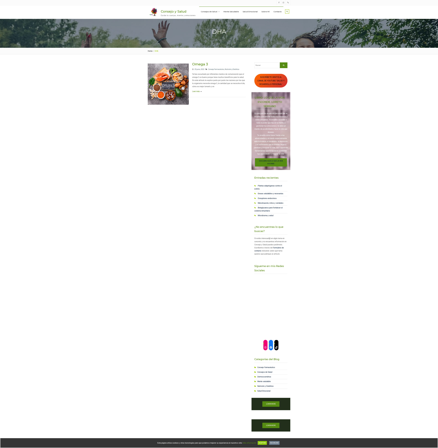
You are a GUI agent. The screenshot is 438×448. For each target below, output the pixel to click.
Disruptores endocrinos (267, 198)
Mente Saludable (231, 12)
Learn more (271, 404)
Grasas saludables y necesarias (270, 193)
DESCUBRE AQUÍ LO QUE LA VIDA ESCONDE (271, 162)
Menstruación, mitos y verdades (270, 203)
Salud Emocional (250, 12)
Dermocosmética (264, 377)
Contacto (278, 12)
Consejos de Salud (209, 12)
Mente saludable (264, 381)
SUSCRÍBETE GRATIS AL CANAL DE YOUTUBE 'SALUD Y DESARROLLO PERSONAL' (270, 80)
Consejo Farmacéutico (216, 69)
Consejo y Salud (173, 11)
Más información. (250, 443)
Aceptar (262, 443)
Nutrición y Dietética (232, 69)
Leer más (196, 91)
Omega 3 (200, 64)
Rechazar (274, 443)
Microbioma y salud (265, 215)
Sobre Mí (266, 12)
